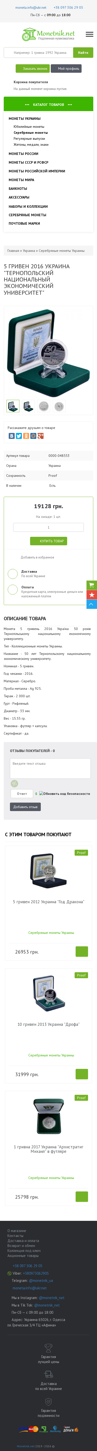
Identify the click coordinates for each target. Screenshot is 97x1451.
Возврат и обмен (21, 1245)
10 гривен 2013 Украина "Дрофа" (48, 1024)
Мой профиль (68, 68)
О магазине (16, 1230)
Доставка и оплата (23, 1240)
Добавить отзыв (25, 807)
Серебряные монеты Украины (51, 932)
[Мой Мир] (33, 436)
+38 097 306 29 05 (27, 1265)
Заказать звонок (35, 68)
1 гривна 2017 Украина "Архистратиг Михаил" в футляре (48, 1149)
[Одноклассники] (26, 436)
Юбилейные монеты (29, 126)
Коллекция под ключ (24, 1250)
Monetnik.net (26, 1446)
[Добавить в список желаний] (12, 556)
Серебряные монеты (31, 132)
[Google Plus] (41, 436)
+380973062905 (36, 1273)
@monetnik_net (51, 1297)
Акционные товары (23, 1255)
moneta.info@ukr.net (30, 1288)
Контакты (15, 1235)
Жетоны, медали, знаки (31, 144)
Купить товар (52, 541)
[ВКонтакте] (12, 436)
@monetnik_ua (41, 1280)
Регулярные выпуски (29, 138)
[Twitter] (19, 436)
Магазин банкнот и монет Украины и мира (48, 34)
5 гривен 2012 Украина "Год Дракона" (48, 901)
